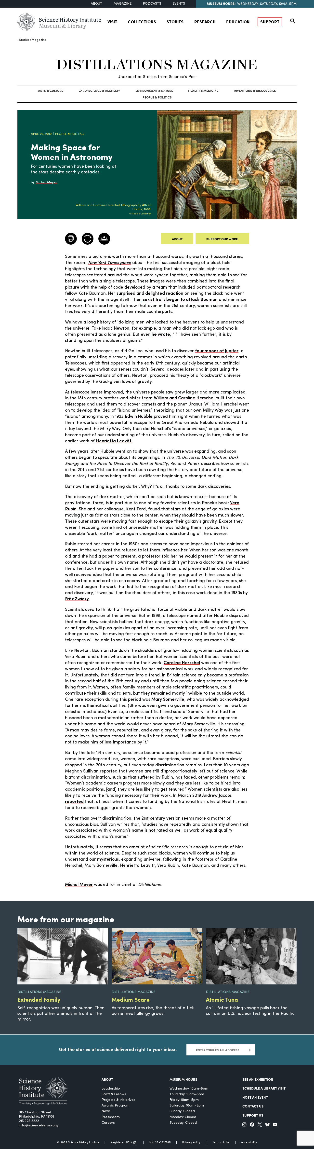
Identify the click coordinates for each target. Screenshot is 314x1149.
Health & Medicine (203, 90)
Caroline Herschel (182, 663)
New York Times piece (109, 263)
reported (74, 802)
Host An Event (255, 1097)
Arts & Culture (50, 90)
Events (178, 4)
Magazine (122, 4)
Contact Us (252, 1106)
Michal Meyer (79, 885)
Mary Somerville (167, 700)
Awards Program (116, 1105)
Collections (142, 22)
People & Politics (157, 97)
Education (238, 22)
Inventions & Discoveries (255, 90)
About (96, 4)
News (106, 1111)
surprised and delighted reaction (150, 294)
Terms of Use (221, 1142)
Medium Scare (131, 999)
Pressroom (111, 1117)
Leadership (111, 1089)
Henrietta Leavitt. (114, 441)
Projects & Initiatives (118, 1100)
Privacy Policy (191, 1142)
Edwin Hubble (139, 417)
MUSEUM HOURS (183, 1079)
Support (269, 22)
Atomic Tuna (222, 999)
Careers (108, 1123)
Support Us (252, 1115)
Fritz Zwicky (77, 599)
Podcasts (152, 4)
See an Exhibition (257, 1079)
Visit (112, 22)
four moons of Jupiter (216, 351)
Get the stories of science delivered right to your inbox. (118, 1049)
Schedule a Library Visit (264, 1088)
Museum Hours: (221, 3)
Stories (175, 22)
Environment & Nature (154, 90)
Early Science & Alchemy (99, 90)
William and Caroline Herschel (184, 398)
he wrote (161, 335)
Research (205, 22)
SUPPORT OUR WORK (222, 239)
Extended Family (38, 999)
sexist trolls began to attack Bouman (180, 300)
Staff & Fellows (114, 1094)
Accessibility (249, 1142)
